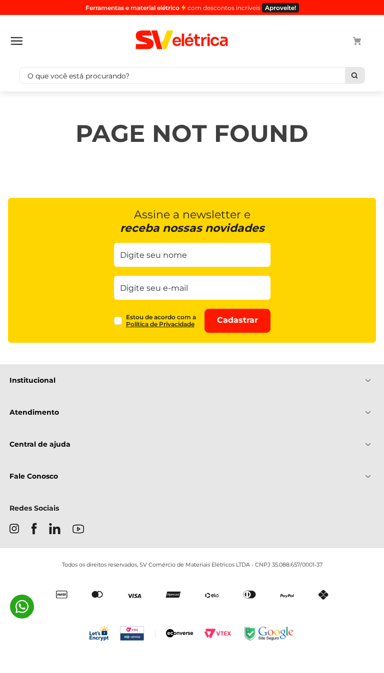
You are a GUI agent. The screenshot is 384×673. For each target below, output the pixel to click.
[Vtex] (217, 635)
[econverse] (180, 634)
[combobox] (191, 75)
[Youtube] (78, 530)
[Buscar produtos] (354, 75)
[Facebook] (34, 530)
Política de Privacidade (160, 324)
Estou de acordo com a (161, 321)
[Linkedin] (54, 530)
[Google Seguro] (268, 635)
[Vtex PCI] (138, 635)
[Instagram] (14, 530)
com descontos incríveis (191, 7)
